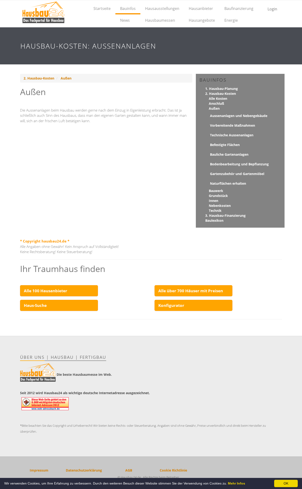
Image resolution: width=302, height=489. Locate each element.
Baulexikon (214, 220)
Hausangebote (202, 20)
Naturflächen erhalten (228, 183)
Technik (215, 210)
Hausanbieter (201, 8)
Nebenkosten (220, 205)
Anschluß (216, 103)
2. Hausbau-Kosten (39, 78)
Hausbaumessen (160, 20)
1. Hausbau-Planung (221, 88)
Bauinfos (128, 8)
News (125, 20)
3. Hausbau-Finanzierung (225, 215)
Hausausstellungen (162, 8)
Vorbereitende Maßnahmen (232, 125)
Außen (66, 78)
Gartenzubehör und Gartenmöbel (237, 173)
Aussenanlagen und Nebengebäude (238, 115)
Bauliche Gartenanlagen (229, 154)
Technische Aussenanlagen (231, 135)
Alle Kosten (218, 98)
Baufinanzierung (238, 8)
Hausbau (62, 357)
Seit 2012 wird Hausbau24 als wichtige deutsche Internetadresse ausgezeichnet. (85, 393)
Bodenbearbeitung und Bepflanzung (239, 164)
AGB (128, 470)
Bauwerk (216, 190)
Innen (213, 200)
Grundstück (218, 195)
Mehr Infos (236, 483)
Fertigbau (93, 357)
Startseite (102, 8)
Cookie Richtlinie (173, 470)
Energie (231, 20)
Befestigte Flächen (225, 144)
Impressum (39, 470)
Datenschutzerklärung (84, 470)
